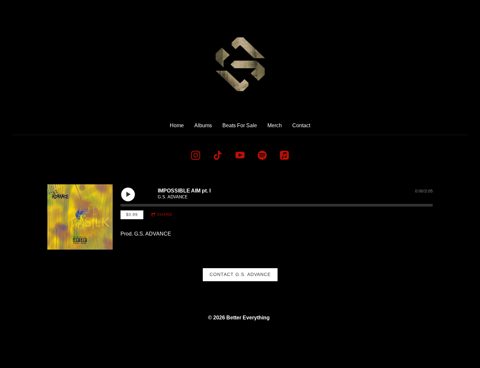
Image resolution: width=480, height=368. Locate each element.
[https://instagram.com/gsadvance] (195, 155)
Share (164, 214)
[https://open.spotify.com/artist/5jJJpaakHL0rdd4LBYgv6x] (262, 155)
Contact (301, 125)
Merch (274, 125)
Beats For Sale (239, 125)
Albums (203, 125)
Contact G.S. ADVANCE (240, 274)
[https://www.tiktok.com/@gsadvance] (217, 155)
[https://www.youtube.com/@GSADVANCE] (240, 155)
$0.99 (132, 214)
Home (177, 125)
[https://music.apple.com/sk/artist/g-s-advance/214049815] (284, 155)
